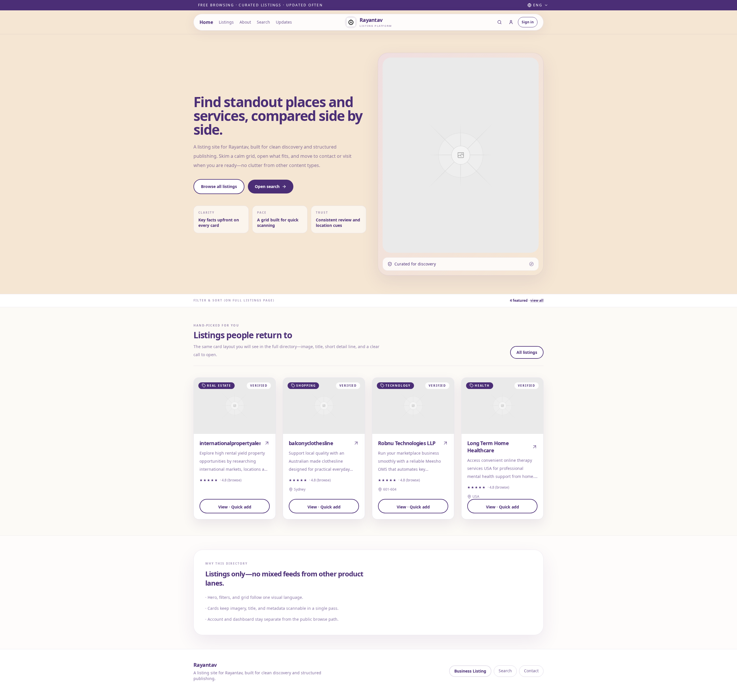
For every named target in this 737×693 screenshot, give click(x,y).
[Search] (499, 22)
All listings (526, 352)
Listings (226, 22)
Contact (531, 670)
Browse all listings (219, 186)
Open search (267, 186)
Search (263, 22)
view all (537, 300)
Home (206, 22)
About (245, 22)
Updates (284, 22)
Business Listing (470, 671)
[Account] (511, 22)
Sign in (528, 22)
